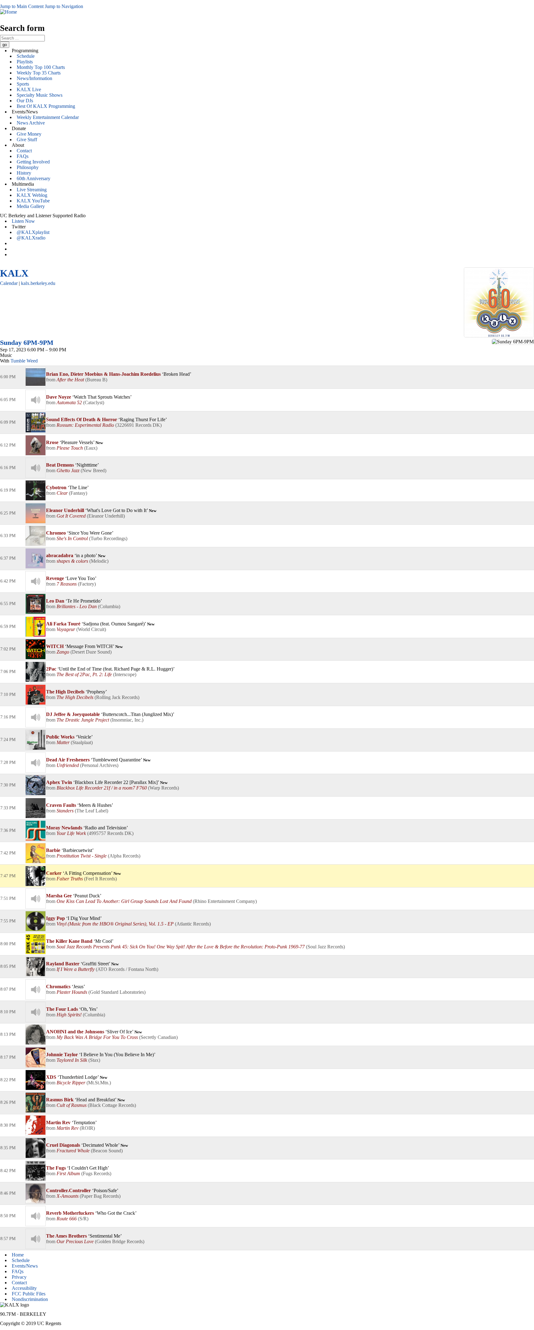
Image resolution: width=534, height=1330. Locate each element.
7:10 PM (7, 694)
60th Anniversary (33, 178)
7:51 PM (7, 898)
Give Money (29, 134)
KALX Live (29, 89)
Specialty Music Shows (39, 95)
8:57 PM (7, 1238)
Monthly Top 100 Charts (41, 67)
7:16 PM (7, 717)
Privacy (19, 1277)
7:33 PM (7, 808)
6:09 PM (7, 422)
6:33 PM (7, 535)
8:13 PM (7, 1034)
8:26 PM (7, 1102)
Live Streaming (32, 189)
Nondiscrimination (30, 1299)
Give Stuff (27, 139)
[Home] (8, 12)
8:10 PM (7, 1012)
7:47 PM (7, 876)
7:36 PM (7, 830)
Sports (23, 84)
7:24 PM (7, 739)
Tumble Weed (24, 360)
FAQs (22, 156)
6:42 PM (7, 581)
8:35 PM (7, 1148)
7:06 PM (7, 671)
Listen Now (23, 221)
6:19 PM (7, 490)
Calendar (9, 283)
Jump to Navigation (64, 6)
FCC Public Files (28, 1293)
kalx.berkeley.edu (38, 283)
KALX (14, 273)
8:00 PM (7, 944)
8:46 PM (7, 1193)
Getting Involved (33, 161)
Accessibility (24, 1288)
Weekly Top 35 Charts (39, 72)
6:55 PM (7, 603)
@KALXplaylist (33, 232)
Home (18, 1254)
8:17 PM (7, 1057)
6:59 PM (7, 626)
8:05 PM (7, 966)
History (24, 173)
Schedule (26, 56)
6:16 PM (7, 467)
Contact (24, 150)
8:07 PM (7, 989)
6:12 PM (7, 445)
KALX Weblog (32, 195)
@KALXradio (31, 237)
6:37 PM (7, 558)
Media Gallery (31, 206)
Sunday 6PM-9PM (26, 342)
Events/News (25, 1266)
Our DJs (25, 100)
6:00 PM (7, 377)
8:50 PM (7, 1216)
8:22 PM (7, 1080)
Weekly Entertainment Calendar (48, 117)
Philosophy (28, 167)
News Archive (31, 122)
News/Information (34, 78)
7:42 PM (7, 853)
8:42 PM (7, 1170)
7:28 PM (7, 762)
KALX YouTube (33, 200)
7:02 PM (7, 649)
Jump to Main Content (22, 6)
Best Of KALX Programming (46, 106)
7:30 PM (7, 785)
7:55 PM (7, 921)
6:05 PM (7, 399)
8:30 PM (7, 1125)
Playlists (25, 61)
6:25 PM (7, 513)
